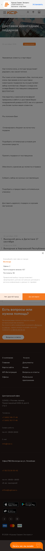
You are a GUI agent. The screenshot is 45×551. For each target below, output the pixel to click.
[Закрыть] (1, 4)
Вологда (7, 262)
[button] (26, 546)
